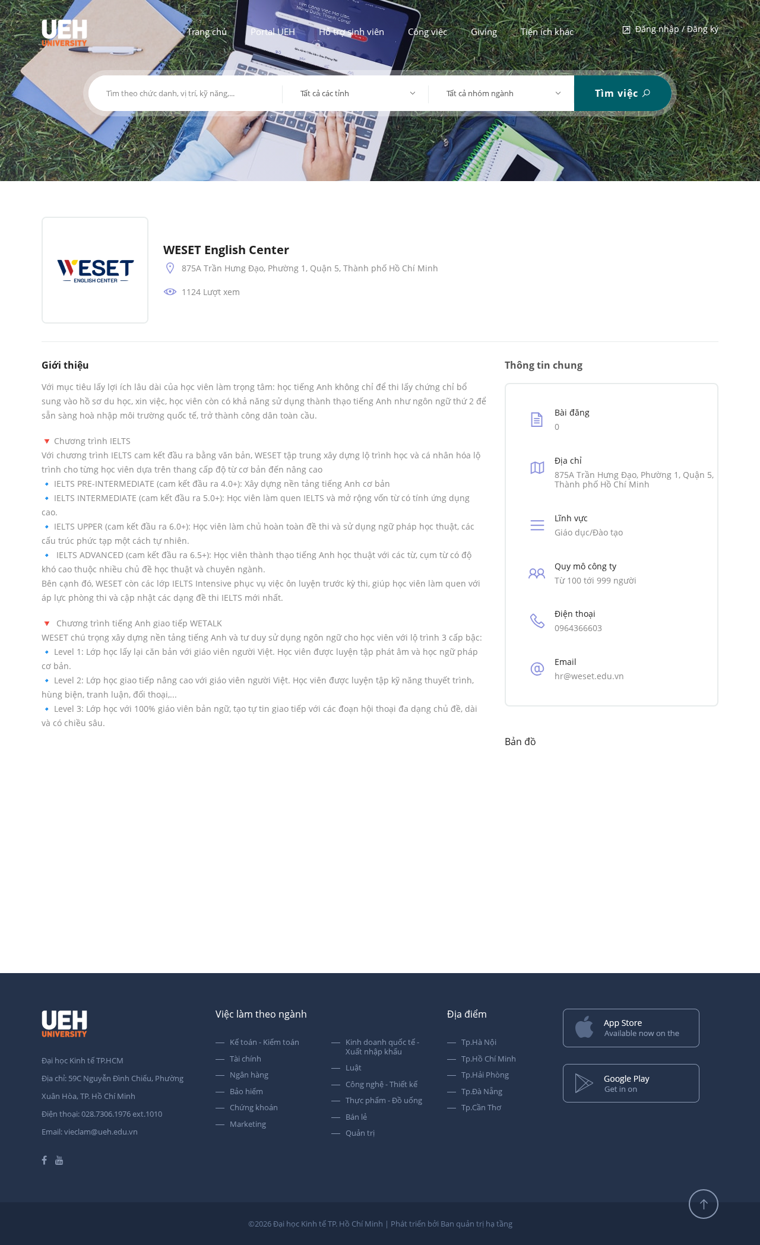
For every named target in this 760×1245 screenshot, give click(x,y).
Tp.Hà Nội (478, 1042)
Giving (484, 31)
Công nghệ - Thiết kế (381, 1084)
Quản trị (360, 1133)
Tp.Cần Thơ (481, 1108)
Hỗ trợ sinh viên (351, 31)
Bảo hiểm (246, 1092)
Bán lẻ (356, 1117)
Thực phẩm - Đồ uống (384, 1100)
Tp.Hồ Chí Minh (488, 1059)
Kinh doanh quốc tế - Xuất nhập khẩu (382, 1047)
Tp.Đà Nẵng (481, 1092)
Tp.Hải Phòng (485, 1075)
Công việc (427, 31)
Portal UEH (273, 31)
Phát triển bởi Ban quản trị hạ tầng (451, 1223)
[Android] (641, 1084)
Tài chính (245, 1059)
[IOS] (641, 1029)
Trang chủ (207, 31)
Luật (354, 1068)
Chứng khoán (254, 1108)
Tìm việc (618, 93)
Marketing (248, 1124)
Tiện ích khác (547, 31)
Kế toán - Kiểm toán (264, 1042)
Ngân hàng (249, 1075)
